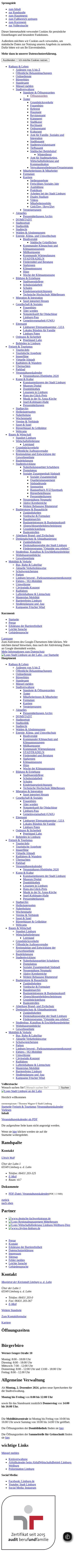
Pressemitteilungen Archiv (38, 216)
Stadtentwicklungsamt (42, 144)
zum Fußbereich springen (23, 18)
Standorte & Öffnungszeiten (39, 92)
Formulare (29, 174)
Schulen (27, 287)
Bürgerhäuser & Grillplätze (31, 428)
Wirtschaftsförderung (28, 441)
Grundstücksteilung (34, 528)
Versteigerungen (32, 209)
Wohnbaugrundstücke (28, 555)
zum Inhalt (15, 9)
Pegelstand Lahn (32, 340)
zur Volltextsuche (18, 25)
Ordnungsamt (38, 128)
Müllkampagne (31, 252)
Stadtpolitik (22, 226)
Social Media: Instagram (22, 1487)
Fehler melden (17, 1260)
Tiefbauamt (36, 147)
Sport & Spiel (23, 424)
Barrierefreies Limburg (29, 600)
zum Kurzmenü (17, 22)
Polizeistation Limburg (21, 1468)
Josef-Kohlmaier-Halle (36, 401)
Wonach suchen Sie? (13, 1087)
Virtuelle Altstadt (25, 359)
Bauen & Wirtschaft (20, 434)
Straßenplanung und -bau (30, 603)
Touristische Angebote (28, 353)
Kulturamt (36, 131)
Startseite (14, 619)
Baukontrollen (31, 532)
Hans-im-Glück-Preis (35, 395)
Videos (34, 200)
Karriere (27, 177)
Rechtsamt (36, 125)
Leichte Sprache (18, 629)
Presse (12, 622)
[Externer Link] (41, 1218)
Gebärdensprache (18, 632)
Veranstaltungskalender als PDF (19, 1119)
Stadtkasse (36, 121)
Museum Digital (32, 385)
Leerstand (28, 444)
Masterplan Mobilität (27, 597)
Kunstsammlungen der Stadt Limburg (44, 382)
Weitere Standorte (11, 1310)
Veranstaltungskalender (29, 372)
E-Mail (13, 1176)
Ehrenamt (21, 323)
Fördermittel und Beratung (38, 261)
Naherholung (23, 414)
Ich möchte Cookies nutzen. (33, 60)
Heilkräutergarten (26, 411)
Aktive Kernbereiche (35, 502)
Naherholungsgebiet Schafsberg (41, 467)
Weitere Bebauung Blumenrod (40, 506)
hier (15, 1131)
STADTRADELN (33, 258)
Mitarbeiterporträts (40, 203)
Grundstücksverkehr (41, 102)
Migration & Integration (29, 297)
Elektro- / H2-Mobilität (29, 581)
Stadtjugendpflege (33, 281)
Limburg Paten (31, 333)
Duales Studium (39, 196)
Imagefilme (22, 356)
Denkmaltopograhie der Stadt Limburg (45, 545)
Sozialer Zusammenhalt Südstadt (41, 473)
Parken (20, 574)
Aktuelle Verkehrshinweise (31, 568)
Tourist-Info (22, 349)
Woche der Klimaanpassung (39, 274)
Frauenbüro (36, 105)
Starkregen (29, 265)
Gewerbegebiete (25, 558)
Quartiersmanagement (42, 480)
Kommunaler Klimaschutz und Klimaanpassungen (40, 247)
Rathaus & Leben (19, 66)
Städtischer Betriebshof (43, 151)
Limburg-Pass (31, 317)
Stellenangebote (39, 180)
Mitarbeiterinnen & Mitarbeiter (40, 170)
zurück (5, 1199)
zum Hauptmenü (18, 15)
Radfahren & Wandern (28, 362)
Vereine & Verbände (27, 421)
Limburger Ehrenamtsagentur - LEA (43, 327)
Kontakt (13, 1243)
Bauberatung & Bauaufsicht (31, 509)
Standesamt (22, 82)
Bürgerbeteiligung (40, 493)
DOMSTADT (24, 219)
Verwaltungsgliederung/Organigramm (51, 167)
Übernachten (23, 366)
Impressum (15, 1253)
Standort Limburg (26, 437)
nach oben (7, 1203)
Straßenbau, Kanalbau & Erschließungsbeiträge (43, 551)
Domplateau (30, 470)
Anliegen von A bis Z (28, 69)
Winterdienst (44, 154)
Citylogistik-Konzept (28, 587)
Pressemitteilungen (33, 405)
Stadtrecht (21, 229)
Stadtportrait (23, 222)
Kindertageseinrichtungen (37, 291)
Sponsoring (36, 486)
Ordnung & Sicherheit (28, 336)
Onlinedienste (23, 76)
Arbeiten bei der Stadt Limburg (48, 193)
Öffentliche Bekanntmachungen (34, 73)
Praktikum (36, 190)
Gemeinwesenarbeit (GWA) (39, 320)
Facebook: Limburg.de (21, 1481)
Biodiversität (30, 239)
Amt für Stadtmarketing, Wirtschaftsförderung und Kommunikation (44, 161)
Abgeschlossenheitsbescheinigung (42, 525)
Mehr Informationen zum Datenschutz (23, 651)
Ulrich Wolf (8, 1157)
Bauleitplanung (24, 460)
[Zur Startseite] (21, 1091)
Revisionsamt (37, 115)
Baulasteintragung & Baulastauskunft (44, 522)
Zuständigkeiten (32, 512)
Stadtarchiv (22, 408)
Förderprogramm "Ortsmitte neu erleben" (46, 548)
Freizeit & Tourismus (21, 346)
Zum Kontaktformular (13, 1316)
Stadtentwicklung (26, 463)
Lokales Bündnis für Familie (39, 330)
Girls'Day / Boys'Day (42, 206)
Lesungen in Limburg (35, 392)
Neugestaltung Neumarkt (37, 499)
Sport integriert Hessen (36, 301)
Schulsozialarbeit (32, 284)
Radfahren (22, 590)
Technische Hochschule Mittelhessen (44, 294)
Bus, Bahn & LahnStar (29, 564)
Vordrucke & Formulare (36, 515)
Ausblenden (9, 60)
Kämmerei (36, 118)
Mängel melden (24, 86)
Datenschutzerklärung (21, 1250)
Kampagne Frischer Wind (30, 607)
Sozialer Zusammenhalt (43, 476)
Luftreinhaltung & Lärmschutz (33, 594)
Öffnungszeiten (39, 95)
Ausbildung (36, 187)
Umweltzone (23, 584)
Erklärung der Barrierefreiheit (25, 625)
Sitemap (13, 1256)
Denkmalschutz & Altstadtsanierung (36, 538)
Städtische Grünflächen (43, 242)
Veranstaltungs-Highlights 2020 (41, 375)
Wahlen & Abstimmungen (30, 232)
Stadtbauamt (37, 141)
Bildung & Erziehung (28, 278)
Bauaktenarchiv (32, 519)
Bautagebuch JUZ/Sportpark (46, 489)
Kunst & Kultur (25, 379)
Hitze (26, 271)
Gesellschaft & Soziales (29, 304)
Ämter (26, 99)
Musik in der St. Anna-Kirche (40, 398)
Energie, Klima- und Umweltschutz (36, 235)
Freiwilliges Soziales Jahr (44, 183)
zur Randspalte (17, 12)
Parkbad (20, 369)
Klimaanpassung (32, 268)
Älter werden (30, 310)
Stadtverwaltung (25, 89)
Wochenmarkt (24, 418)
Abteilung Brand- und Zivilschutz (35, 535)
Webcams (21, 431)
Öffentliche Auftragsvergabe (32, 450)
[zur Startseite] (30, 654)
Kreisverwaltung (18, 1459)
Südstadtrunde (38, 483)
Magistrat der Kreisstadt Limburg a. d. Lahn (26, 1282)
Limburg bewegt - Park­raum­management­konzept (43, 577)
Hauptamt (35, 112)
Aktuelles (21, 213)
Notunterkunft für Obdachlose (40, 314)
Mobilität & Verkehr (20, 561)
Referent (35, 108)
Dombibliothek (31, 388)
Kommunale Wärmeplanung (39, 255)
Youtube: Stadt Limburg (22, 1484)
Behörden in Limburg (28, 343)
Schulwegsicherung (27, 571)
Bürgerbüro (22, 79)
